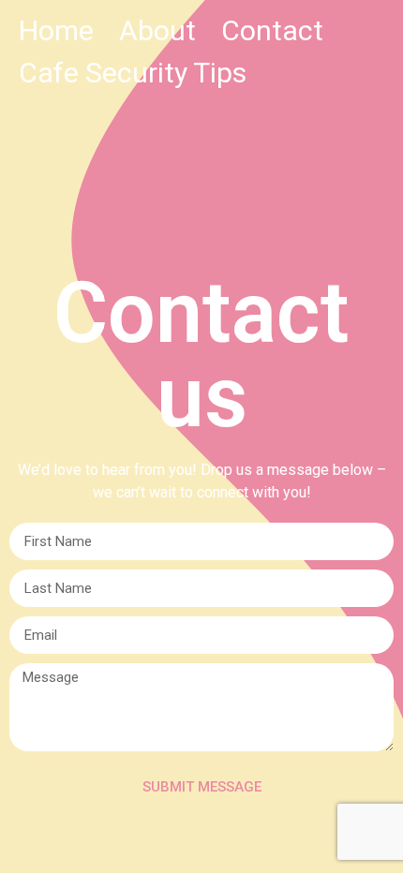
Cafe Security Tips (132, 72)
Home (56, 30)
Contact (272, 30)
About (157, 30)
